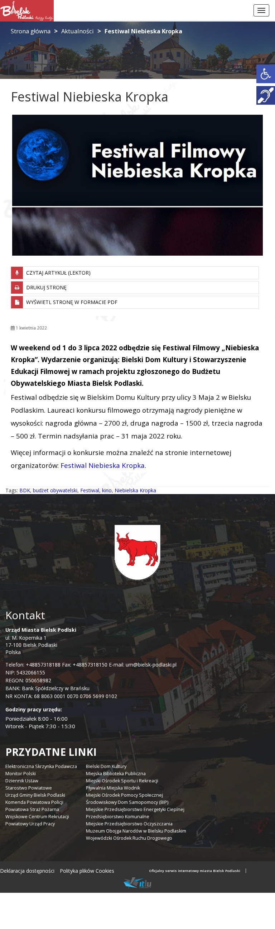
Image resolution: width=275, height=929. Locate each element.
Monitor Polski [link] (20, 774)
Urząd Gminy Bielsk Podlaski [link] (35, 795)
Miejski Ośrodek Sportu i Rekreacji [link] (122, 781)
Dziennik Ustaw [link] (21, 781)
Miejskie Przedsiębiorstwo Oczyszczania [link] (129, 824)
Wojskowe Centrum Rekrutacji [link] (37, 817)
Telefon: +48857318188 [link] (33, 664)
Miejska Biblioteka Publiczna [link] (116, 774)
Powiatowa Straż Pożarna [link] (32, 809)
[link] (265, 74)
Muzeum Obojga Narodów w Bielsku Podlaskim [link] (136, 831)
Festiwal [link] (89, 490)
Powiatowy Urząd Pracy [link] (30, 824)
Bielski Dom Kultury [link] (106, 766)
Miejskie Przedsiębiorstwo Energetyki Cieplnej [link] (135, 809)
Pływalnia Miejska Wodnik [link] (113, 788)
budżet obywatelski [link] (55, 490)
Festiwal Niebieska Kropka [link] (103, 465)
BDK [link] (24, 490)
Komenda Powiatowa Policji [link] (34, 802)
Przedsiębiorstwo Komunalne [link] (117, 817)
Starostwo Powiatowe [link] (28, 788)
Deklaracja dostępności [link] (27, 870)
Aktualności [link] (77, 31)
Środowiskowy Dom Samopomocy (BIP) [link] (127, 802)
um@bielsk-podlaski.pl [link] (150, 664)
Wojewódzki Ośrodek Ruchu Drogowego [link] (129, 838)
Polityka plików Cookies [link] (87, 870)
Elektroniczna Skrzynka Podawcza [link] (41, 766)
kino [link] (107, 490)
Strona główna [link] (30, 31)
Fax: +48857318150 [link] (84, 664)
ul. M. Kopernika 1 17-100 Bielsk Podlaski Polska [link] (40, 640)
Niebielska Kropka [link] (135, 490)
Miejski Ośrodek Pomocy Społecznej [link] (124, 795)
